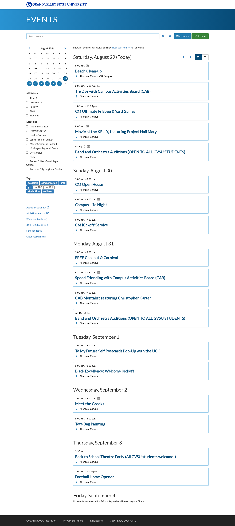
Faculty (33, 106)
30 (53, 58)
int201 (49, 187)
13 (53, 68)
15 (65, 68)
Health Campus (37, 135)
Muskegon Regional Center (43, 148)
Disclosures (96, 520)
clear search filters (122, 47)
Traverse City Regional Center (45, 169)
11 (41, 68)
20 (53, 73)
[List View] (198, 57)
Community (35, 102)
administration (49, 182)
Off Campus (35, 152)
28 (41, 58)
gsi (29, 187)
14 (59, 68)
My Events (183, 36)
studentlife (34, 191)
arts (63, 182)
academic (33, 182)
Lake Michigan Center (40, 139)
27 (35, 58)
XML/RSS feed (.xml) (37, 224)
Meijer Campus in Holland (42, 143)
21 (59, 73)
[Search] (163, 36)
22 (65, 73)
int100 (38, 187)
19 (47, 73)
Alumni (32, 98)
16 (29, 73)
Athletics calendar (36, 213)
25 (41, 78)
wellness (47, 191)
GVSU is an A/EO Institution (41, 520)
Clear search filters (36, 236)
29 (47, 58)
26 (29, 58)
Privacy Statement (73, 520)
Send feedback (34, 230)
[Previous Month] (29, 48)
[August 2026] (183, 57)
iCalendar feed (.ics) (36, 219)
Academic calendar (36, 207)
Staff (31, 111)
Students (33, 115)
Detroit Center (37, 130)
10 (35, 68)
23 (29, 78)
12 (47, 68)
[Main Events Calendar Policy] (169, 36)
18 (41, 73)
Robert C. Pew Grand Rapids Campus (43, 163)
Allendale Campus (38, 126)
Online (32, 157)
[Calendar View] (205, 57)
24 (35, 78)
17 (35, 73)
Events (42, 19)
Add (201, 36)
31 (59, 58)
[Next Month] (65, 48)
